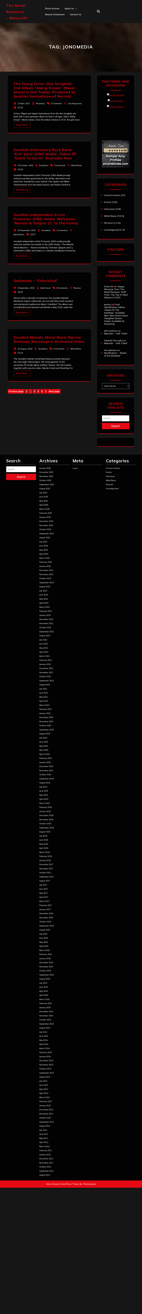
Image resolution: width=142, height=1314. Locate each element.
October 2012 (45, 1118)
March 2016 (44, 950)
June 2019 (43, 791)
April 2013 (43, 1093)
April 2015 (43, 995)
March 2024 (44, 558)
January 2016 (45, 958)
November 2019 (46, 770)
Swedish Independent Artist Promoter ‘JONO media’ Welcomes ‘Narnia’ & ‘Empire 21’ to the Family (46, 219)
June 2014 (43, 1036)
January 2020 (45, 762)
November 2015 (46, 967)
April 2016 (43, 946)
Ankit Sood (70, 20)
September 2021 (46, 681)
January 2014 (45, 1056)
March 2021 (44, 705)
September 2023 (46, 582)
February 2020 (45, 758)
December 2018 (46, 815)
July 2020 (43, 738)
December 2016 (46, 913)
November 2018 (46, 819)
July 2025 (43, 493)
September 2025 (46, 484)
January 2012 (45, 1154)
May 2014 (43, 1040)
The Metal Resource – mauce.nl (16, 11)
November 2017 (46, 868)
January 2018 (45, 860)
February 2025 (45, 513)
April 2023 (43, 603)
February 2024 (45, 562)
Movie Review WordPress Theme (62, 1184)
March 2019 (44, 803)
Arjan (67, 26)
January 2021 (45, 713)
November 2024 (46, 525)
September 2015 (46, 975)
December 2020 (46, 717)
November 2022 (46, 623)
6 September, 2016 (26, 288)
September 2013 (46, 1073)
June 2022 (43, 644)
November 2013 (46, 1065)
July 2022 (43, 640)
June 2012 (43, 1134)
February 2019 (45, 807)
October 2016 (45, 922)
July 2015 (43, 983)
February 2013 (45, 1101)
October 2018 (45, 823)
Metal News (76, 165)
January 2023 (45, 615)
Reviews (77, 288)
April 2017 (43, 897)
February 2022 (45, 660)
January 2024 (45, 566)
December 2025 (46, 472)
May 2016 (43, 942)
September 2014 (46, 1024)
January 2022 (45, 664)
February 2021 (45, 709)
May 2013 (43, 1089)
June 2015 (43, 987)
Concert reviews (112, 195)
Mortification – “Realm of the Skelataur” (115, 354)
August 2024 (44, 537)
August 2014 (44, 1028)
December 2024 (46, 521)
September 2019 (46, 779)
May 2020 (43, 746)
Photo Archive (52, 8)
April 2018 (43, 848)
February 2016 (45, 954)
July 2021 (43, 689)
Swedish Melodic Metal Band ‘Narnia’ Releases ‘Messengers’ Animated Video (49, 339)
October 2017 (45, 872)
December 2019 (46, 766)
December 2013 (46, 1060)
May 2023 (43, 599)
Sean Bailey (71, 50)
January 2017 (45, 909)
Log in (75, 468)
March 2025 (44, 509)
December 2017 (46, 864)
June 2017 (43, 889)
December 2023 (46, 570)
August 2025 (44, 488)
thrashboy (40, 103)
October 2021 (45, 676)
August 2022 (44, 635)
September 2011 (46, 1171)
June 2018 (43, 840)
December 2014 (46, 1011)
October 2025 (45, 480)
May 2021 (43, 697)
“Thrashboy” (71, 14)
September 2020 (46, 730)
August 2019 (44, 783)
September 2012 (46, 1122)
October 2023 (45, 578)
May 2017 (43, 893)
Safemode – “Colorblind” (36, 281)
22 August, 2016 (25, 349)
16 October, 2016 (25, 165)
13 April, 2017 (24, 103)
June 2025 (43, 497)
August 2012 (44, 1126)
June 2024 (43, 546)
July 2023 (43, 591)
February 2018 (45, 856)
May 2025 (43, 501)
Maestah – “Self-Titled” (116, 333)
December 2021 (46, 668)
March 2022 (44, 656)
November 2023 (46, 574)
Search (115, 426)
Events (107, 202)
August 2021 (44, 685)
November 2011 (46, 1163)
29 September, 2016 (27, 230)
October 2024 (45, 529)
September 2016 (46, 926)
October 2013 (45, 1069)
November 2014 (46, 1016)
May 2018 (43, 844)
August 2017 (44, 881)
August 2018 (44, 832)
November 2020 (46, 721)
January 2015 (45, 1007)
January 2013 (45, 1105)
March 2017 (44, 901)
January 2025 (45, 517)
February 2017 (45, 905)
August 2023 (44, 586)
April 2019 (43, 799)
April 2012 (43, 1142)
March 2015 (44, 999)
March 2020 (44, 754)
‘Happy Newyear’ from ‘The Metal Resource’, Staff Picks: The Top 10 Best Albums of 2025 (116, 292)
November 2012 (46, 1114)
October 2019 (45, 774)
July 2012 (43, 1130)
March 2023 (44, 607)
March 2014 (44, 1048)
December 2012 (46, 1109)
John (67, 32)
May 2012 (43, 1138)
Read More (22, 125)
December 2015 (46, 962)
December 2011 (46, 1158)
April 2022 (43, 652)
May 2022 (43, 648)
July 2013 (43, 1081)
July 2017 (43, 885)
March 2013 (44, 1097)
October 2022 (45, 627)
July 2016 (43, 934)
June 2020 (43, 742)
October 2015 (45, 971)
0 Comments (56, 103)
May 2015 (43, 991)
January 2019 (45, 811)
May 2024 (43, 550)
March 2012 (44, 1146)
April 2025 (43, 505)
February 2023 (45, 611)
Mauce (68, 38)
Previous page (16, 391)
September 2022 (46, 631)
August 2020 (44, 734)
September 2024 (46, 533)
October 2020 (45, 725)
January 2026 (45, 468)
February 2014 (45, 1052)
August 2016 (44, 930)
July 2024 (43, 542)
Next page (54, 391)
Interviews (109, 209)
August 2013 (44, 1077)
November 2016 (46, 917)
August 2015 (44, 979)
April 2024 (43, 554)
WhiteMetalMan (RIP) (76, 44)
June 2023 (43, 595)
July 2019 (43, 787)
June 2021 (43, 693)
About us (69, 8)
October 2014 (45, 1020)
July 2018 (43, 836)
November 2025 (46, 476)
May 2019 (43, 795)
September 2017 (46, 877)
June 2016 (43, 938)
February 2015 (45, 1003)
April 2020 (43, 750)
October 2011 (45, 1167)
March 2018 (44, 852)
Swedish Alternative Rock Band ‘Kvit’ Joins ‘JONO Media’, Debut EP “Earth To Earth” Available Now (45, 154)
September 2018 (46, 828)
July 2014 (43, 1032)
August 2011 (44, 1175)
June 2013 (43, 1085)
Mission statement (55, 14)
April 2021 (43, 701)
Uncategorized (75, 103)
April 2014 (43, 1044)
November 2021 (46, 672)
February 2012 (45, 1150)
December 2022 (46, 619)
